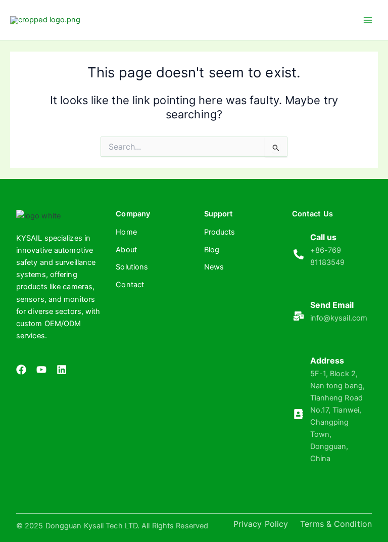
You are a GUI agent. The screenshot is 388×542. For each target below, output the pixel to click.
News (214, 267)
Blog (211, 249)
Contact (130, 284)
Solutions (132, 267)
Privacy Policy (260, 524)
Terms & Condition (336, 524)
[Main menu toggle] (368, 20)
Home (126, 232)
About (126, 249)
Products (219, 232)
